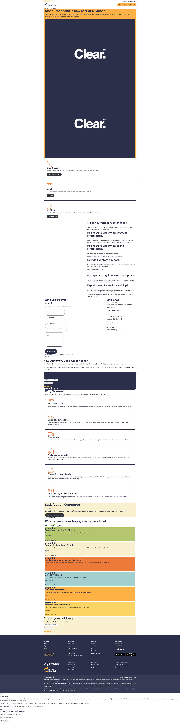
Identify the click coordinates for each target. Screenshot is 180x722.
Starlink (93, 643)
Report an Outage (119, 664)
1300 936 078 (131, 1)
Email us (50, 195)
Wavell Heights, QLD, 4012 (79, 683)
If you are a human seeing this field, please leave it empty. (59, 355)
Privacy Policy (94, 662)
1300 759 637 (118, 646)
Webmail (93, 666)
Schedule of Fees (71, 664)
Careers (46, 650)
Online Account (52, 216)
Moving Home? (72, 653)
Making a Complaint (95, 664)
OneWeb (93, 646)
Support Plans (95, 650)
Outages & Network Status (75, 655)
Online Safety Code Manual (73, 666)
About (45, 643)
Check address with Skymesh (127, 4)
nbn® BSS (93, 648)
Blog (45, 646)
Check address (48, 382)
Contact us (118, 643)
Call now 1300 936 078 (54, 174)
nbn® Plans (71, 643)
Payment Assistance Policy (106, 294)
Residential (47, 1)
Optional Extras (72, 646)
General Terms (71, 662)
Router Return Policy (119, 667)
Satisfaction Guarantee (73, 667)
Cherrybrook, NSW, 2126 (57, 683)
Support (70, 650)
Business (55, 1)
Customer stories (72, 648)
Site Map (93, 667)
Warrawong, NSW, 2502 (67, 683)
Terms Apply (48, 508)
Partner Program (95, 653)
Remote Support (71, 669)
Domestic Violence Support (121, 666)
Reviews (46, 648)
